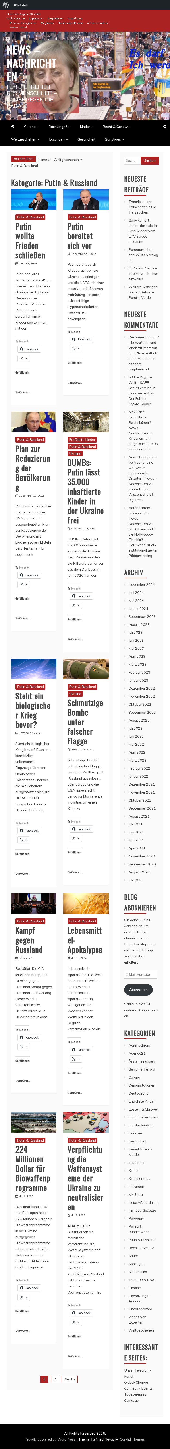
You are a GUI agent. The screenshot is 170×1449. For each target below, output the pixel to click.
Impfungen (137, 1162)
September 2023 (142, 616)
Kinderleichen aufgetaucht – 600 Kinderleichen (143, 443)
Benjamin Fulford (142, 1069)
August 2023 (139, 624)
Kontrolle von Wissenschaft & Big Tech (141, 494)
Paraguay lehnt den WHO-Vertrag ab (143, 254)
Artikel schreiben (98, 23)
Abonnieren (138, 989)
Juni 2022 (136, 736)
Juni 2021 (136, 832)
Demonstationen (142, 1085)
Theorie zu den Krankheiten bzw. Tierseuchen (142, 206)
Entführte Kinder (82, 439)
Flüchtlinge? (57, 126)
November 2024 (142, 584)
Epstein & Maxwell (143, 1109)
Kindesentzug (139, 1178)
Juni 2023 (136, 640)
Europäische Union (143, 1117)
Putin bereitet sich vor (80, 235)
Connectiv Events (138, 1388)
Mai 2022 (136, 744)
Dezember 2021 (142, 784)
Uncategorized (140, 1309)
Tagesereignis (135, 1394)
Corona (30, 126)
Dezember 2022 (142, 688)
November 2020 (142, 856)
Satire (133, 1255)
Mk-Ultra (136, 1194)
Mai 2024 (136, 600)
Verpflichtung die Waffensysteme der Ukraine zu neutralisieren (86, 1177)
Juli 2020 (136, 880)
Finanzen (136, 1133)
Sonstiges (113, 139)
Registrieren (56, 18)
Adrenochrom (139, 1045)
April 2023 (137, 656)
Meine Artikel (18, 27)
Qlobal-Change (136, 1382)
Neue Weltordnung (143, 1202)
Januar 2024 (138, 608)
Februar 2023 (139, 672)
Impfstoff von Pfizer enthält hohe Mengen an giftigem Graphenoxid (143, 358)
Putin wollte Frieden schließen (30, 240)
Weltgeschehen (23, 139)
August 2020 (139, 872)
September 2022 (142, 712)
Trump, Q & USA (142, 1279)
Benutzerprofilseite (70, 23)
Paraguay (136, 1218)
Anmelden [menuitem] (20, 5)
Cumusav (131, 1400)
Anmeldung (75, 18)
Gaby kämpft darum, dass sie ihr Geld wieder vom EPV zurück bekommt (143, 231)
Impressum (36, 18)
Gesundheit (86, 139)
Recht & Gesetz (115, 126)
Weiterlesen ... (22, 392)
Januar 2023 (138, 680)
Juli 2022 (136, 728)
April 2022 (137, 752)
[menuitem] (6, 5)
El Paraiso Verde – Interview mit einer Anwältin (143, 273)
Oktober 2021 (140, 800)
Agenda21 (137, 1053)
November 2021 (142, 792)
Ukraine (75, 453)
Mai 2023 (136, 648)
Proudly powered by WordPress (50, 1439)
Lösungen (57, 139)
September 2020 (142, 864)
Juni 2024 (136, 592)
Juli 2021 (136, 824)
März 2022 (138, 760)
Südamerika (138, 1271)
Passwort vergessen (23, 23)
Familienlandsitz (141, 1125)
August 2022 (139, 720)
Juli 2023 (136, 632)
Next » (69, 1379)
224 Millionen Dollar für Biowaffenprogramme (32, 1168)
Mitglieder (47, 23)
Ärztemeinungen (142, 1061)
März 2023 (138, 664)
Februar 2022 (139, 768)
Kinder (85, 126)
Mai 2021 (136, 840)
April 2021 (137, 848)
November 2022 (142, 696)
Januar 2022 (138, 776)
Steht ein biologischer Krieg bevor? (33, 710)
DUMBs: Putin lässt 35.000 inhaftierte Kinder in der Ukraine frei (86, 491)
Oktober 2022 (140, 704)
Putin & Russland (30, 217)
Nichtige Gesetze (142, 1210)
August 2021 (139, 816)
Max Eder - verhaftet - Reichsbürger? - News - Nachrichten (141, 422)
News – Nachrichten (31, 62)
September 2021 (142, 808)
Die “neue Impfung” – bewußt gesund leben (144, 342)
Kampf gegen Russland (29, 939)
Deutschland (139, 1093)
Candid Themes (132, 1439)
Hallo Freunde (16, 18)
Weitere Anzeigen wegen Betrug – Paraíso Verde (143, 292)
